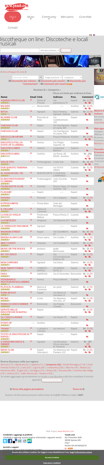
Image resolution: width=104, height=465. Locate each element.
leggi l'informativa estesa (81, 452)
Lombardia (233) (55, 367)
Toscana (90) (65, 370)
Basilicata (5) (22, 364)
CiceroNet (85, 17)
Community (49, 17)
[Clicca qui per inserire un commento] (86, 103)
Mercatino (67, 17)
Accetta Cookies (52, 457)
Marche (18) (72, 367)
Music (31, 17)
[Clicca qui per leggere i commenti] (90, 103)
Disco (12, 17)
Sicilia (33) (51, 370)
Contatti (13, 27)
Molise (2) (85, 367)
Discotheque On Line (13, 71)
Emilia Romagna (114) (74, 364)
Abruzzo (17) (7, 364)
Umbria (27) (13, 373)
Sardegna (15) (37, 370)
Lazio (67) (26, 367)
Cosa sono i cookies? (52, 463)
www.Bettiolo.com (66, 431)
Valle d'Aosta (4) (29, 373)
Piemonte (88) (8, 370)
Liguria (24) (39, 367)
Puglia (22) (22, 370)
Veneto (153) (46, 373)
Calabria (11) (37, 364)
